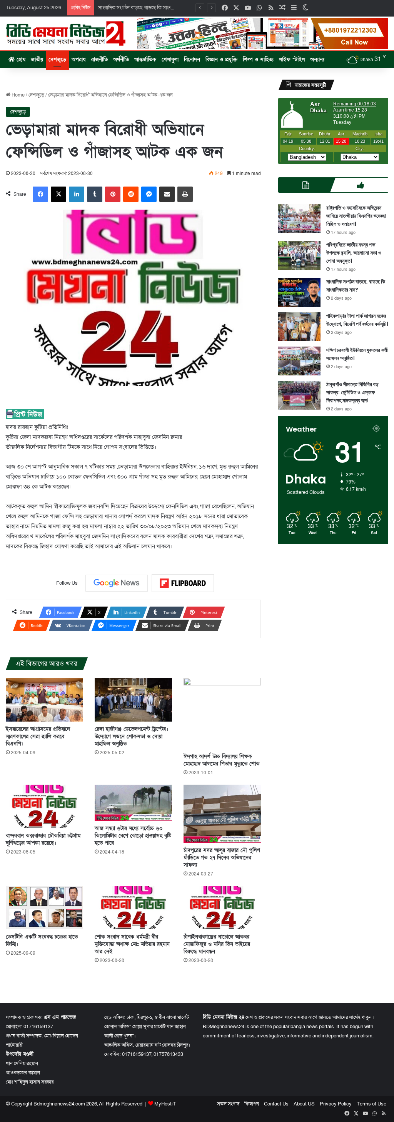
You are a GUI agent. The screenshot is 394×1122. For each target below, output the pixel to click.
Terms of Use (371, 1103)
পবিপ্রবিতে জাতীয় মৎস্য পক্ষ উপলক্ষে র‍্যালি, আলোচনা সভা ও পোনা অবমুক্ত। (353, 253)
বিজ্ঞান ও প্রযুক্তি (221, 59)
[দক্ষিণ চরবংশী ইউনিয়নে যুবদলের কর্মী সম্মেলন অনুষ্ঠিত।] (299, 361)
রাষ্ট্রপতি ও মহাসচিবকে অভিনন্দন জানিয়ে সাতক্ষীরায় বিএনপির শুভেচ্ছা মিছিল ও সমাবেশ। (356, 216)
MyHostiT (165, 1103)
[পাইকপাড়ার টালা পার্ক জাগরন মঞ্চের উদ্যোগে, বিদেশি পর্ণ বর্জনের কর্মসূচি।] (299, 326)
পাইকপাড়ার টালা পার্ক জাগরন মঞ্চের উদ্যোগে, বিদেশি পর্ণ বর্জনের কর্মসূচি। (357, 320)
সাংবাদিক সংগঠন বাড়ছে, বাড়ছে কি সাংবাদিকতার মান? (147, 7)
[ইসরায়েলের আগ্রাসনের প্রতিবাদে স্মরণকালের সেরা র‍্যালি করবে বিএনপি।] (44, 699)
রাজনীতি (99, 59)
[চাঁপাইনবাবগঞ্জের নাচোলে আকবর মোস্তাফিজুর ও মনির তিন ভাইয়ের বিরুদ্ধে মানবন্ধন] (222, 907)
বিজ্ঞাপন (251, 1103)
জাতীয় (37, 59)
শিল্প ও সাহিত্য (258, 59)
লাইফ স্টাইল (292, 59)
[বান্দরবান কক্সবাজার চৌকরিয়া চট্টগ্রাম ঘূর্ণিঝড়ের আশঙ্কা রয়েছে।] (44, 806)
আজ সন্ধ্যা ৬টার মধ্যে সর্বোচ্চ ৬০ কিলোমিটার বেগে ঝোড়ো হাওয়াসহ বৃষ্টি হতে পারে (133, 836)
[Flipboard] (183, 583)
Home (17, 95)
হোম (20, 59)
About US (304, 1103)
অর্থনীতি (121, 59)
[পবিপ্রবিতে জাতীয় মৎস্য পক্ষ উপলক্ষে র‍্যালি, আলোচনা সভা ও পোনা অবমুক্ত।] (299, 255)
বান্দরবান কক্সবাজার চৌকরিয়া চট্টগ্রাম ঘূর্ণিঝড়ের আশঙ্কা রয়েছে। (43, 839)
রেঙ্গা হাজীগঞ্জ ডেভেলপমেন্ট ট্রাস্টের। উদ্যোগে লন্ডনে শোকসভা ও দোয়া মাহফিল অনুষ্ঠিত (131, 736)
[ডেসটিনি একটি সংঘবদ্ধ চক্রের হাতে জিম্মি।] (44, 907)
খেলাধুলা (170, 59)
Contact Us (276, 1103)
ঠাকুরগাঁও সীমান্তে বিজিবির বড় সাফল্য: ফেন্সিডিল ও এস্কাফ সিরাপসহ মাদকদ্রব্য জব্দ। (352, 392)
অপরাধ (79, 59)
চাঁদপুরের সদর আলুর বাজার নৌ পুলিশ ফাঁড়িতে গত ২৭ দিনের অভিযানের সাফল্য (222, 858)
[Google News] (116, 583)
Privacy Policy (336, 1103)
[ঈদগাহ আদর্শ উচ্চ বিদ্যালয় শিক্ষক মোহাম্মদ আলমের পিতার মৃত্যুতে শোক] (222, 713)
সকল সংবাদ (228, 1103)
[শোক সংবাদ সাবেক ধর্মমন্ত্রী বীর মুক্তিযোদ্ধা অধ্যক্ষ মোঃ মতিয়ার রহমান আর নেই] (133, 907)
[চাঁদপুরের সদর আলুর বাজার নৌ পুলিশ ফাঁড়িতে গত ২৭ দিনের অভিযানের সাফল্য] (222, 814)
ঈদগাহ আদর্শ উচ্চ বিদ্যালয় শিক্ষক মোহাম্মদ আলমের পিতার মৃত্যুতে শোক (222, 760)
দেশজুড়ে (57, 59)
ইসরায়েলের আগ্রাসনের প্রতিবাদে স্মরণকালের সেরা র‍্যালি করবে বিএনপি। (38, 736)
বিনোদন (192, 59)
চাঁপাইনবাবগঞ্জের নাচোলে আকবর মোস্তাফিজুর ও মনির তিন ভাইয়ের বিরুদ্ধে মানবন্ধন (217, 944)
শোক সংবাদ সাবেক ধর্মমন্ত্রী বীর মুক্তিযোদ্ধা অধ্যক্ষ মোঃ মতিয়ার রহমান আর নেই (132, 944)
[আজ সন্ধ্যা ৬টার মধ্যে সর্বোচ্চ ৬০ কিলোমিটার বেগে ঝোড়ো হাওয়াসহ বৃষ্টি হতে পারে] (133, 803)
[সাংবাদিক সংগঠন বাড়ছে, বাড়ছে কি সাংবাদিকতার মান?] (299, 292)
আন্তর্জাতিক (145, 59)
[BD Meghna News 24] (65, 33)
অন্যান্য (317, 59)
